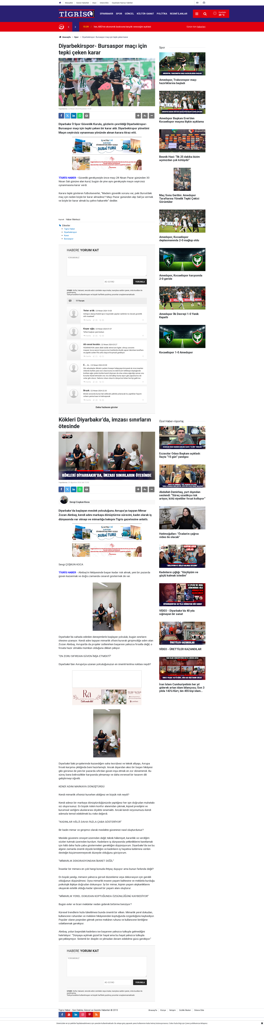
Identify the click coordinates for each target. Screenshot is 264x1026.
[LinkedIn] (73, 115)
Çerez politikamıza (192, 1023)
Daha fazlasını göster (107, 407)
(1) (96, 356)
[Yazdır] (86, 115)
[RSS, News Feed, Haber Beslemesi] (96, 1014)
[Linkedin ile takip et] (75, 1014)
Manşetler (69, 3)
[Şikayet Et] (143, 320)
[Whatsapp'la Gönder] (80, 115)
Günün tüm (196, 26)
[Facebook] (61, 115)
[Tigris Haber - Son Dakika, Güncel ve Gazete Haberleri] (76, 13)
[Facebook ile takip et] (62, 1014)
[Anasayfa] (60, 3)
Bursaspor (68, 239)
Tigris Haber (69, 229)
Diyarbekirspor (70, 232)
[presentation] (68, 26)
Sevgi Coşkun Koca (80, 502)
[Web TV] (197, 2)
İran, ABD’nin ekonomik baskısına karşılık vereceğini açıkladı (122, 26)
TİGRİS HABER (67, 177)
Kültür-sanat (145, 13)
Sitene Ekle (104, 3)
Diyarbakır (106, 13)
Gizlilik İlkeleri (185, 1010)
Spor (119, 13)
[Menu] (196, 13)
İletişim (172, 1010)
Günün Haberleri (82, 3)
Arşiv (94, 3)
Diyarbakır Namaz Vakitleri (122, 3)
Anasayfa (66, 37)
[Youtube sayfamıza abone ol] (68, 1014)
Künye (163, 1010)
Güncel (129, 13)
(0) (96, 320)
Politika (162, 13)
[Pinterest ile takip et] (89, 1014)
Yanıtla (88, 320)
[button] (138, 115)
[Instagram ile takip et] (82, 1014)
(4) (96, 400)
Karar (66, 235)
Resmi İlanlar (178, 13)
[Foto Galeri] (203, 2)
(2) (96, 382)
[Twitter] (67, 115)
